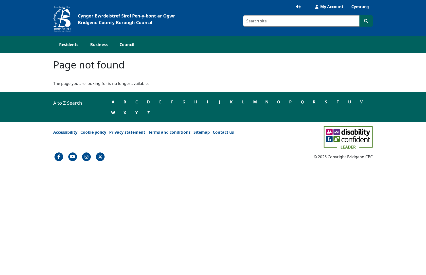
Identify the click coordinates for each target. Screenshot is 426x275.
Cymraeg (360, 6)
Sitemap (202, 132)
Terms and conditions (169, 132)
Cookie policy (93, 132)
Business (99, 44)
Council (127, 44)
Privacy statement (127, 132)
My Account (331, 6)
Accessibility (65, 132)
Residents (68, 44)
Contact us (223, 132)
